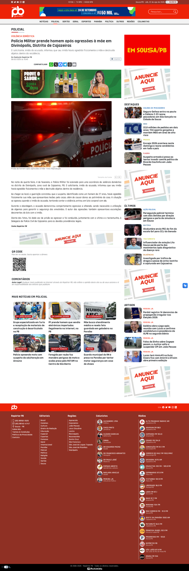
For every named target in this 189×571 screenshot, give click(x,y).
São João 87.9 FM (153, 549)
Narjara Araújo (111, 472)
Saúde (43, 458)
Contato (16, 437)
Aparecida (73, 420)
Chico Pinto (108, 427)
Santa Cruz (74, 439)
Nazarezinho (74, 436)
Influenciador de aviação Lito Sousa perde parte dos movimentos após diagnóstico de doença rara (159, 246)
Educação (45, 431)
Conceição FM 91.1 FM (155, 447)
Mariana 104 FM (153, 504)
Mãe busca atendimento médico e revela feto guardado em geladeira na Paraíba (98, 327)
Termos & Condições (21, 432)
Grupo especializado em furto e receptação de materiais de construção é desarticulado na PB (29, 327)
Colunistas (143, 21)
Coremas (44, 423)
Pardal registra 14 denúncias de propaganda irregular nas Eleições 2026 (160, 315)
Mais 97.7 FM (151, 498)
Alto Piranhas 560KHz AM (157, 421)
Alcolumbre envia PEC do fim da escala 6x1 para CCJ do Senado (160, 230)
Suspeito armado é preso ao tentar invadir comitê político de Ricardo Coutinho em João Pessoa (160, 160)
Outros (120, 21)
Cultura (44, 425)
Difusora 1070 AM (154, 459)
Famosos (44, 439)
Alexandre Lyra (110, 421)
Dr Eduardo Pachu (111, 447)
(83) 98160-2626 (22, 420)
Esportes (86, 21)
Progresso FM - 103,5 (155, 537)
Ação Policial (149, 209)
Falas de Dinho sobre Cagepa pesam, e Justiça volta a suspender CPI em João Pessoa (159, 344)
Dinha (106, 440)
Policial (55, 21)
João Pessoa (74, 425)
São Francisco (74, 442)
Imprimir (117, 59)
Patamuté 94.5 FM (154, 524)
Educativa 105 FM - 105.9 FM (158, 466)
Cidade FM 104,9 (153, 440)
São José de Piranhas (78, 447)
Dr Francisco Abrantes (114, 453)
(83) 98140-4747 (22, 423)
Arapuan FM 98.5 (153, 427)
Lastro (71, 431)
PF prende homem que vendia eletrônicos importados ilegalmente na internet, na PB (64, 327)
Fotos (70, 2)
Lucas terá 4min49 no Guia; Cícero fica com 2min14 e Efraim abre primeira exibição (160, 358)
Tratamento (149, 239)
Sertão (66, 21)
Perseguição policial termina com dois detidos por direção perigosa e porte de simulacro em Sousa (159, 216)
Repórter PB (151, 543)
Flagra (146, 153)
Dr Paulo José (110, 459)
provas (146, 139)
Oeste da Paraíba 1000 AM (158, 517)
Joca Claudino (75, 428)
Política (109, 21)
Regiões (131, 21)
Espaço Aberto (110, 466)
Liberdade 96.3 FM (154, 485)
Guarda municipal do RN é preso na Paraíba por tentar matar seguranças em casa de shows (99, 359)
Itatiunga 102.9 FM (154, 479)
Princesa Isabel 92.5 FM (156, 530)
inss (145, 124)
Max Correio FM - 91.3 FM (157, 511)
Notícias (44, 21)
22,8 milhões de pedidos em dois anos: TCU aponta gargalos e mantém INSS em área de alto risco (160, 131)
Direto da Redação (49, 428)
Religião (44, 455)
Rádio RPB (88, 2)
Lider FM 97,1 (151, 492)
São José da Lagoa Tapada (81, 444)
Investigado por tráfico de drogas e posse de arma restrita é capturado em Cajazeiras (160, 261)
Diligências (148, 254)
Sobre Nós (16, 429)
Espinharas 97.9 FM (154, 472)
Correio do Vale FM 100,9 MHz (159, 453)
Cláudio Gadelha (111, 434)
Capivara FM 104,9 (154, 434)
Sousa (43, 463)
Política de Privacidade (22, 434)
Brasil (43, 420)
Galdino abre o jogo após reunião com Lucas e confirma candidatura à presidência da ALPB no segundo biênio (159, 329)
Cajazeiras (73, 423)
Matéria (147, 225)
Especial (44, 434)
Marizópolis (74, 434)
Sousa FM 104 (152, 556)
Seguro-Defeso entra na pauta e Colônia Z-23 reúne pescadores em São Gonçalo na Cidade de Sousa (159, 115)
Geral (76, 21)
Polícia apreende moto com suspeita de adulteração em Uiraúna (28, 358)
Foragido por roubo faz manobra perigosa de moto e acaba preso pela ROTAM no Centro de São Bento (64, 359)
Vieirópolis (73, 450)
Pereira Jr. (148, 308)
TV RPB (79, 2)
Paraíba (98, 21)
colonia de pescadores (154, 108)
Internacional (46, 444)
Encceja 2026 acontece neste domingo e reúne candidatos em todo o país (158, 146)
